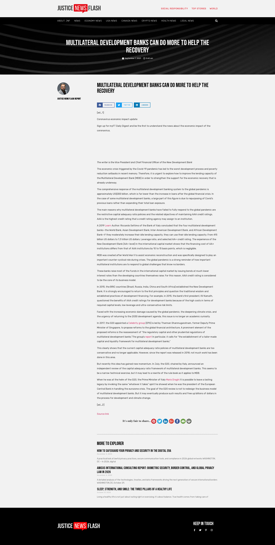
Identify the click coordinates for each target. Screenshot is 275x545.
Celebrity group (136, 323)
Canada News (129, 20)
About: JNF (63, 20)
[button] (216, 20)
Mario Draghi (173, 379)
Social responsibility (174, 8)
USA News (111, 20)
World (214, 8)
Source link (103, 414)
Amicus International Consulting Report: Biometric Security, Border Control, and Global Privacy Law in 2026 (155, 470)
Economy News (93, 20)
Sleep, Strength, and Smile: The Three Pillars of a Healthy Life (134, 489)
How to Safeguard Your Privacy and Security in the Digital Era (134, 451)
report (148, 336)
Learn (108, 225)
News (77, 20)
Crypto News (149, 20)
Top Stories (198, 8)
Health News (168, 20)
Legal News (187, 20)
